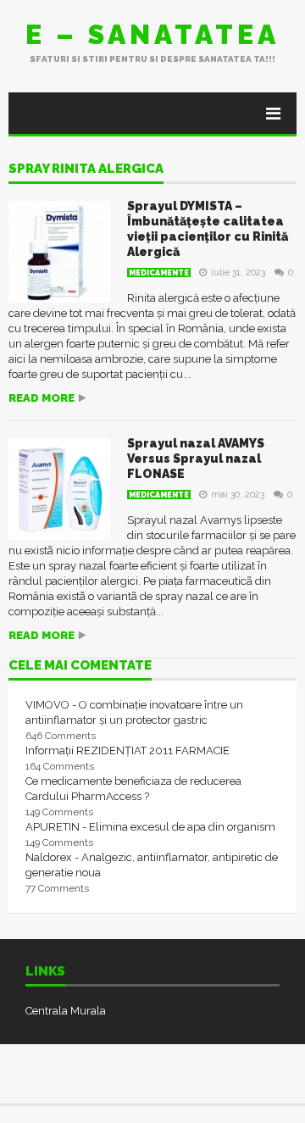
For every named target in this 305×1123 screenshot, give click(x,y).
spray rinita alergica (86, 169)
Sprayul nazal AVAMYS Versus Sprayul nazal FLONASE (195, 458)
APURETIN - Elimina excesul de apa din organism (150, 826)
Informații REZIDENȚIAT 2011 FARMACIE (127, 750)
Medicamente (159, 273)
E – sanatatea (152, 34)
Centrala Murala (65, 1010)
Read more (41, 397)
